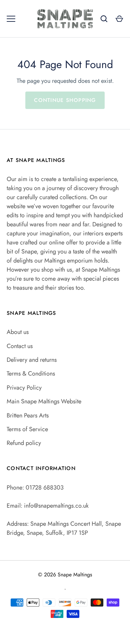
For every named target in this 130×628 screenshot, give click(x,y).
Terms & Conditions (31, 373)
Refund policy (24, 443)
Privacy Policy (24, 387)
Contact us (20, 346)
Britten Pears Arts (28, 415)
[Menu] (11, 18)
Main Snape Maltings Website (44, 401)
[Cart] (119, 18)
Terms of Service (27, 429)
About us (18, 332)
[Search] (104, 18)
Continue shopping (65, 100)
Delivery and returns (32, 359)
